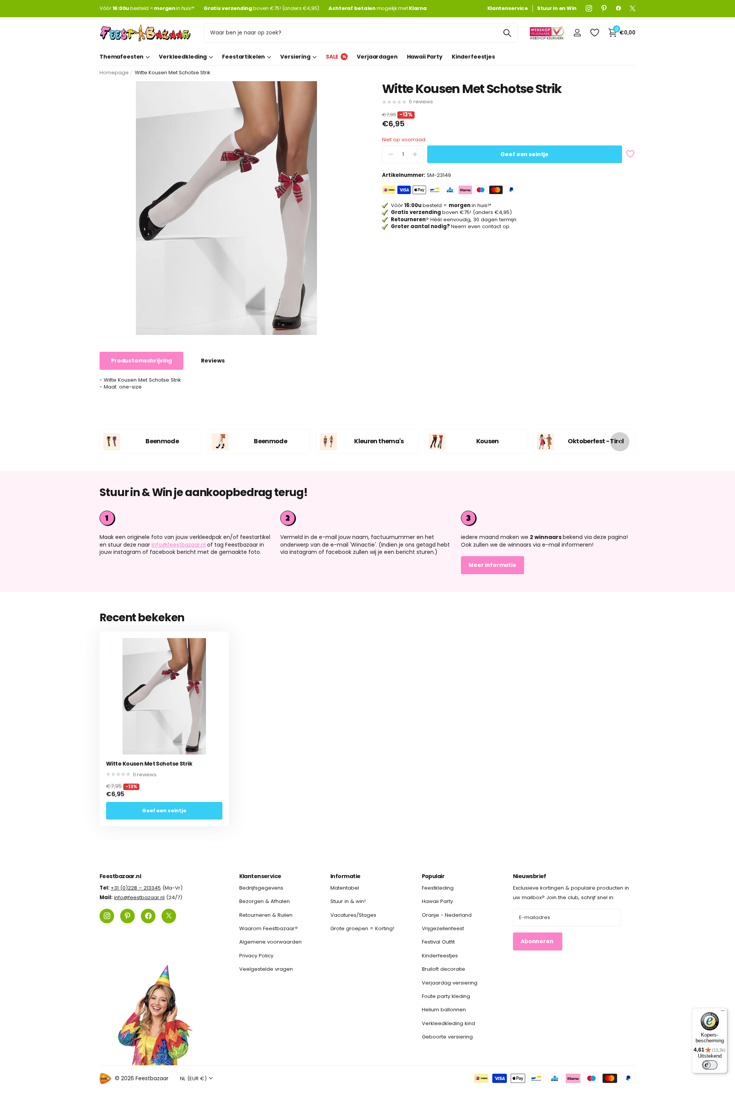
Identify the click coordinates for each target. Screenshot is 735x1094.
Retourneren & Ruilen (265, 914)
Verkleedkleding (183, 56)
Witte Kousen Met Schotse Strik (149, 763)
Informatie (345, 876)
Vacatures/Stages (353, 914)
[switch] (709, 1065)
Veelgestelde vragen (266, 969)
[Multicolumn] (548, 518)
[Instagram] (589, 8)
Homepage (114, 72)
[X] (632, 8)
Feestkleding (438, 888)
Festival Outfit (438, 941)
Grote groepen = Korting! (362, 928)
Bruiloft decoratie (443, 969)
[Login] (577, 32)
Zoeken (507, 32)
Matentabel (344, 888)
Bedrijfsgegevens (261, 888)
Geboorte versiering (447, 1036)
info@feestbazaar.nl (179, 545)
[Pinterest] (604, 8)
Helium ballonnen (444, 1009)
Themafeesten (122, 56)
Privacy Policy (256, 955)
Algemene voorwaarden (270, 941)
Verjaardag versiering (449, 982)
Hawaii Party (425, 56)
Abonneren (538, 941)
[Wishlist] (594, 32)
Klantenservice (260, 876)
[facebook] (618, 8)
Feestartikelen (243, 56)
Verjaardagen (377, 56)
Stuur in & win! (348, 901)
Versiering (295, 56)
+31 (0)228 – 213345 (136, 888)
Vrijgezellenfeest (443, 928)
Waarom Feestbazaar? (268, 928)
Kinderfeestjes (473, 56)
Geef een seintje (524, 154)
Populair (433, 876)
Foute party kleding (446, 996)
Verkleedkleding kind (448, 1023)
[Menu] (722, 1012)
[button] (619, 441)
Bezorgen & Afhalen (264, 901)
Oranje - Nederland (447, 914)
